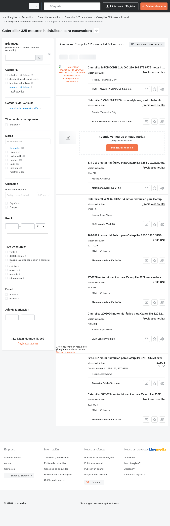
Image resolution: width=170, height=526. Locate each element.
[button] (154, 89)
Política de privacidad (55, 463)
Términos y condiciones (56, 457)
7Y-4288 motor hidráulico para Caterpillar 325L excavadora (124, 277)
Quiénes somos (12, 457)
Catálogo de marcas (54, 480)
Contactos (9, 469)
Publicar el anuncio (122, 147)
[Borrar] (49, 54)
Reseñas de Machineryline (58, 474)
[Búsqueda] (47, 6)
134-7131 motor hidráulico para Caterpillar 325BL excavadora (126, 162)
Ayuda (7, 463)
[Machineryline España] (14, 6)
